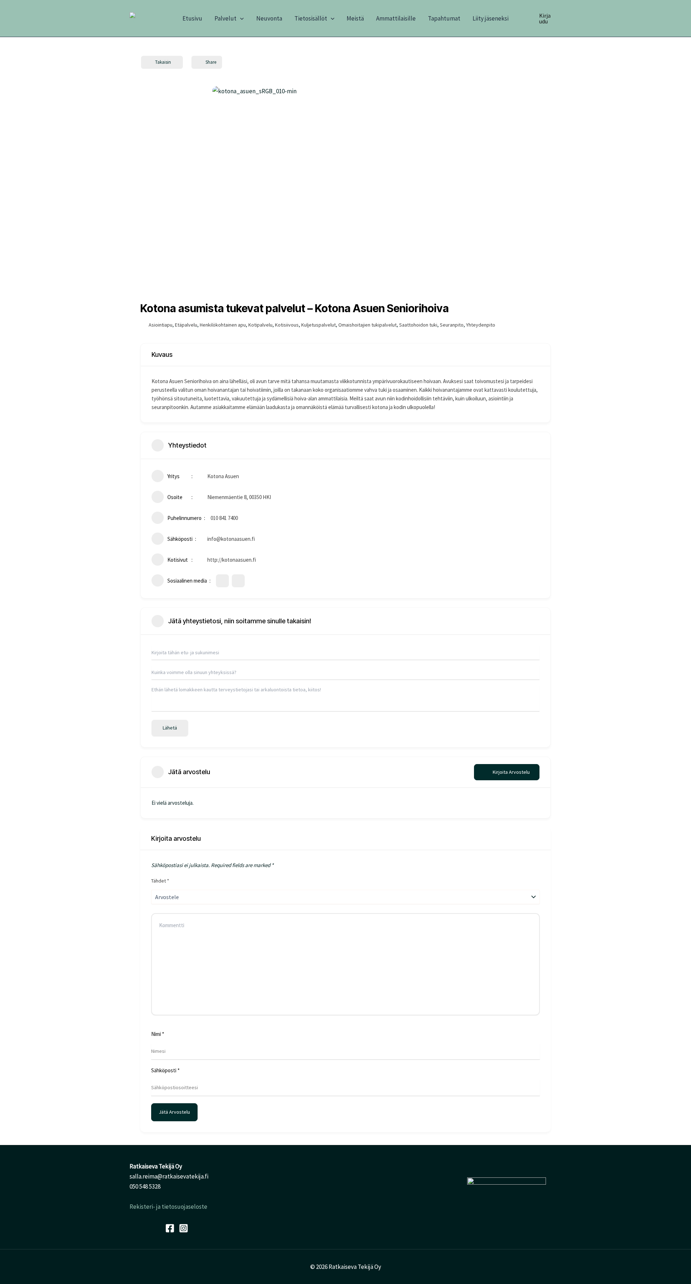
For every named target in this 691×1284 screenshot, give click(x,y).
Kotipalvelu (260, 325)
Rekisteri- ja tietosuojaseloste (168, 1207)
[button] (240, 18)
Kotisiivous (287, 325)
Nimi (157, 1034)
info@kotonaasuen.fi (231, 538)
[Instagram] (183, 1228)
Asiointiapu (160, 325)
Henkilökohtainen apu (223, 325)
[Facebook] (170, 1228)
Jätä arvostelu (174, 1112)
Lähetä (170, 727)
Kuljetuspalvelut (318, 325)
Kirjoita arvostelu (511, 772)
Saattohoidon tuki (418, 325)
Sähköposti (165, 1070)
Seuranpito (452, 325)
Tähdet (160, 880)
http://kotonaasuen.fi (231, 559)
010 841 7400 (224, 518)
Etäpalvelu (186, 325)
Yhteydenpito (480, 325)
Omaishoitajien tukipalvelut (367, 325)
